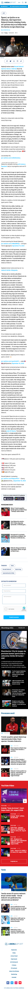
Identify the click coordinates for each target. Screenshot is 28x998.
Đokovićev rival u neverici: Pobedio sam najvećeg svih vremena (18, 931)
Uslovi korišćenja (14, 971)
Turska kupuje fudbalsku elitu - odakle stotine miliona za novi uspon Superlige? (19, 673)
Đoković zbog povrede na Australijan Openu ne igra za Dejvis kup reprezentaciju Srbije (18, 549)
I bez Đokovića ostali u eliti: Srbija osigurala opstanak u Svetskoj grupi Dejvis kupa (19, 523)
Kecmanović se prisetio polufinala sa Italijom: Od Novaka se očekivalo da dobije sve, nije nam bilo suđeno (18, 536)
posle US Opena (11, 431)
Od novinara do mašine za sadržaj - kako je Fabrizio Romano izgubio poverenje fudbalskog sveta (19, 693)
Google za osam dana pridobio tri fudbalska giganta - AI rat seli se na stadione (19, 703)
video (14, 953)
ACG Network (14, 962)
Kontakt (14, 977)
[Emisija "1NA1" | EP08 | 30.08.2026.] (5, 817)
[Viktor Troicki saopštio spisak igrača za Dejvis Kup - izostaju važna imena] (5, 512)
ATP (4, 13)
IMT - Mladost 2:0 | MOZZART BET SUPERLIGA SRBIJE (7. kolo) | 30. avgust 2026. (19, 841)
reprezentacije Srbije (8, 573)
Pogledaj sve (21, 628)
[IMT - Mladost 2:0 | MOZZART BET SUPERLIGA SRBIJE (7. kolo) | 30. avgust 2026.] (5, 840)
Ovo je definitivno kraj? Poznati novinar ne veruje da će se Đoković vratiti (18, 908)
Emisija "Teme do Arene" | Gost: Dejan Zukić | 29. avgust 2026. (12, 809)
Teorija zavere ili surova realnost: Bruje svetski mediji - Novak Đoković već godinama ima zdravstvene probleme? (13, 897)
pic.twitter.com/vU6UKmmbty (10, 158)
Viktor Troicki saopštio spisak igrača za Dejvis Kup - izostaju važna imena (19, 510)
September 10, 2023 (18, 246)
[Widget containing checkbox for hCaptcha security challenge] (15, 609)
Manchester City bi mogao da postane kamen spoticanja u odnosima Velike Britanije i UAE (13, 654)
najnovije (14, 950)
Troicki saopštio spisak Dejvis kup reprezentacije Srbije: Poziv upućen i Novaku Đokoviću (13, 739)
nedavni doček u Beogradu (9, 270)
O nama (14, 965)
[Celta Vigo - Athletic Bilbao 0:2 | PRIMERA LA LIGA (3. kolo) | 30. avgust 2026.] (5, 829)
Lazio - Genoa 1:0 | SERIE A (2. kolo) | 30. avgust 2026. (19, 851)
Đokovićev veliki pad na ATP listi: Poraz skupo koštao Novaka (18, 919)
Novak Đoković (7, 569)
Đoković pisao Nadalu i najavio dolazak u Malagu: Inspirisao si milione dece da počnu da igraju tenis (19, 762)
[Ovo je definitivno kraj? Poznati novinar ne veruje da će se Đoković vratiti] (5, 908)
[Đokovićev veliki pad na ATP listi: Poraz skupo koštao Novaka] (5, 919)
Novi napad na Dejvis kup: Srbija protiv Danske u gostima (19, 749)
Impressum (14, 959)
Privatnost (14, 968)
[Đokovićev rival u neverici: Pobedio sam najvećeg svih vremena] (5, 931)
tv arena (7, 988)
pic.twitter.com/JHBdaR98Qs (10, 244)
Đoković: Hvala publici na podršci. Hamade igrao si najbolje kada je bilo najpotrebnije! (18, 773)
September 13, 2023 (14, 162)
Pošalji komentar (14, 617)
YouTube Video (7, 785)
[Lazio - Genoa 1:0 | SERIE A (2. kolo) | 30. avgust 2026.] (5, 852)
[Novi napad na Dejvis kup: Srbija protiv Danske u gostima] (5, 749)
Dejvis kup (18, 569)
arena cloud (14, 956)
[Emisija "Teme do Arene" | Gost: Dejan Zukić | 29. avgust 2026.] (14, 796)
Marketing (14, 974)
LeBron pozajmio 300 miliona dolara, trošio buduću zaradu (18, 682)
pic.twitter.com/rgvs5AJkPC (10, 361)
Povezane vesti (7, 505)
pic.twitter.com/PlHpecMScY (10, 479)
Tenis (12, 565)
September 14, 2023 (18, 363)
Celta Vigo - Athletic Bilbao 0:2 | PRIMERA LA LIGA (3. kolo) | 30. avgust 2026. (18, 830)
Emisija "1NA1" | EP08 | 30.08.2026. (17, 817)
